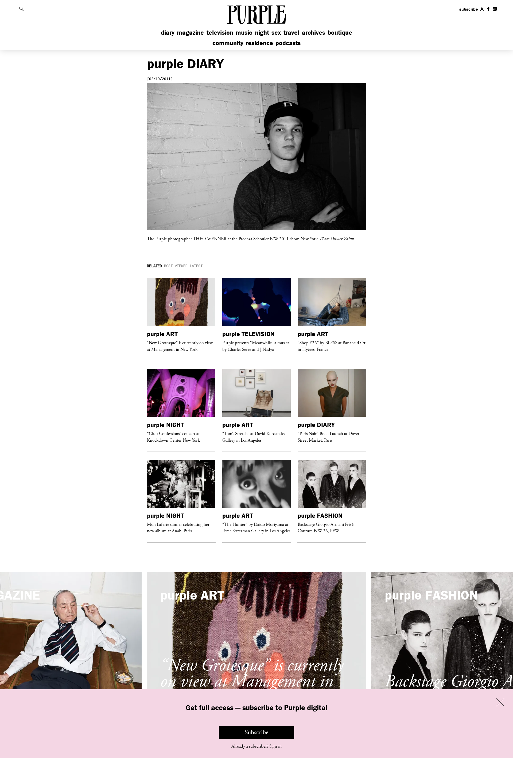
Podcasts (288, 43)
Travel (291, 32)
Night (262, 32)
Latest (196, 266)
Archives (313, 32)
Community (227, 43)
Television (220, 32)
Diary (167, 32)
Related (154, 266)
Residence (259, 43)
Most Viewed (176, 266)
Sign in (275, 746)
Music (244, 32)
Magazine (190, 32)
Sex (276, 32)
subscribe (468, 9)
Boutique (340, 32)
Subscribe (257, 732)
